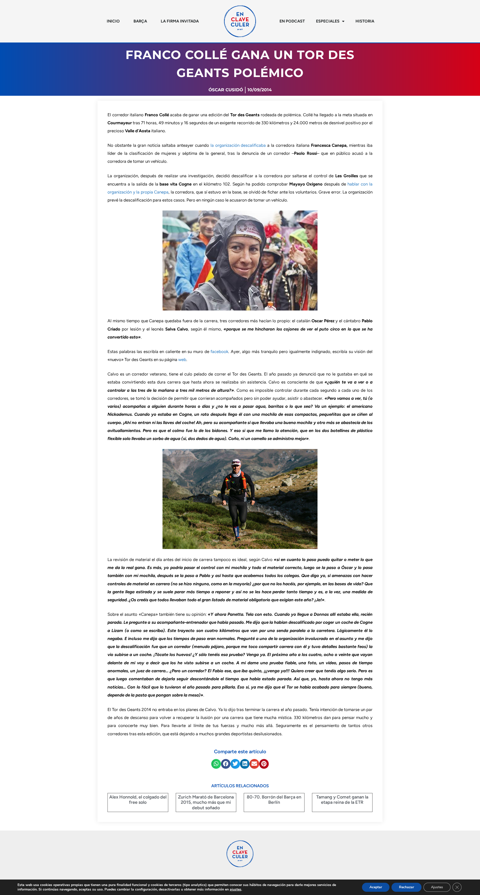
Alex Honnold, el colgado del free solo (137, 799)
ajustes (235, 889)
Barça (140, 21)
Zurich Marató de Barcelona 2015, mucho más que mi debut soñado (206, 802)
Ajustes (437, 887)
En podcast (292, 21)
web (182, 359)
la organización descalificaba (238, 145)
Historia (365, 21)
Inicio (113, 21)
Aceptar (376, 887)
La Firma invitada (180, 21)
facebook (219, 351)
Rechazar (406, 887)
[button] (216, 763)
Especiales (328, 21)
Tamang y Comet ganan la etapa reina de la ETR (342, 799)
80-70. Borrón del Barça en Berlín (274, 799)
